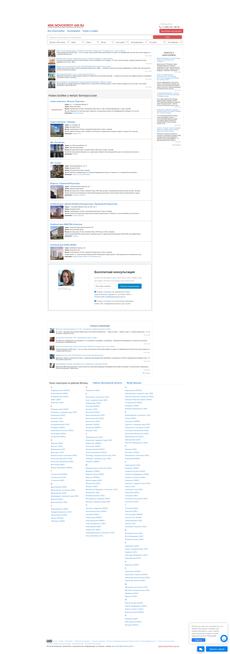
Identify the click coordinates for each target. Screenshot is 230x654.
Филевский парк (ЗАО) (134, 533)
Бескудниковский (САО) (60, 424)
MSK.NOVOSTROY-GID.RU (168, 646)
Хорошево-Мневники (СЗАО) (136, 555)
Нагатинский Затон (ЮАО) (96, 511)
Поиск (167, 37)
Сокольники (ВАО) (132, 492)
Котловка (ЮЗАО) (93, 412)
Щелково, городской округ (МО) (137, 590)
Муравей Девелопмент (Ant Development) (86, 256)
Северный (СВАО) (132, 480)
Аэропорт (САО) (57, 402)
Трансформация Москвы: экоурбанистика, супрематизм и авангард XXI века (81, 364)
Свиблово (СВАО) (132, 468)
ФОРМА (75, 154)
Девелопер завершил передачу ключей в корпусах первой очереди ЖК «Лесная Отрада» (169, 111)
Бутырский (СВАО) (58, 436)
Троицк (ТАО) (130, 523)
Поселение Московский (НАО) (137, 430)
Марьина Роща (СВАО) (95, 474)
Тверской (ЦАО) (131, 511)
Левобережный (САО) (94, 437)
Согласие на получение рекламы (165, 641)
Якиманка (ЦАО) (131, 618)
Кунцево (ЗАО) (91, 430)
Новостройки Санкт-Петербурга (93, 644)
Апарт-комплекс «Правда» (63, 121)
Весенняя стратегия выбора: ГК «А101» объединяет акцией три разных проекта (83, 329)
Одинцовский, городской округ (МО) (139, 393)
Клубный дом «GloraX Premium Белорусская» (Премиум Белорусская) (83, 203)
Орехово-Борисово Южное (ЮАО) (138, 399)
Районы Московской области (107, 382)
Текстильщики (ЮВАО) (134, 514)
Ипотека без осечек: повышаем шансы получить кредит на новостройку (85, 58)
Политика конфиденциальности (148, 641)
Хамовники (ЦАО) (132, 546)
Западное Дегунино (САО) (61, 512)
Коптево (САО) (91, 409)
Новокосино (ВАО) (93, 529)
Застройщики (73, 30)
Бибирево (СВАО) (58, 427)
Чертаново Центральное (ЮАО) (137, 577)
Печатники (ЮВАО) (132, 421)
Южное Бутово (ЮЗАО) (134, 603)
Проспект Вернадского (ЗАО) (136, 442)
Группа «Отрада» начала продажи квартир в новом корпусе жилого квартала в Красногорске (169, 129)
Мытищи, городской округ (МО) (98, 501)
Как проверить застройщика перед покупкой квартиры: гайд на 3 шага (84, 82)
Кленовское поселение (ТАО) (97, 397)
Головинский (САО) (58, 477)
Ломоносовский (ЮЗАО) (95, 449)
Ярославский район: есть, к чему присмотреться (76, 74)
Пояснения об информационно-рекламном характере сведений (123, 641)
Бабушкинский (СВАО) (60, 409)
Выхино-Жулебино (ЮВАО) (61, 467)
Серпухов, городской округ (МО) (137, 483)
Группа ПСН (76, 133)
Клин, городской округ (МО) (96, 400)
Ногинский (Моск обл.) (94, 535)
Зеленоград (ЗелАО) (59, 515)
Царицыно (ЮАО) (132, 564)
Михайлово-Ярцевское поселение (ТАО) (102, 489)
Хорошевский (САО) (133, 558)
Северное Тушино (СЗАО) (135, 477)
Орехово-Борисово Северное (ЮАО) (139, 396)
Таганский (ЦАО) (131, 508)
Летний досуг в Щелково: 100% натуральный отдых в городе (76, 338)
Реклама (61, 641)
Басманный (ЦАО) (58, 415)
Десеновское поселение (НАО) (63, 490)
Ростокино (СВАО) (132, 452)
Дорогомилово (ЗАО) (59, 502)
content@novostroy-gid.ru (124, 646)
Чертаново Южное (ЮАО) (135, 580)
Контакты (55, 641)
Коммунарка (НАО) (93, 403)
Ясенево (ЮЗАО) (131, 625)
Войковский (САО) (58, 449)
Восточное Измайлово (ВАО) (62, 461)
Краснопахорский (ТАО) (95, 415)
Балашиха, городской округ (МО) (64, 412)
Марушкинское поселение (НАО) (99, 468)
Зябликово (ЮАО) (58, 521)
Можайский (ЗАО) (93, 492)
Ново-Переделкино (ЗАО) (96, 523)
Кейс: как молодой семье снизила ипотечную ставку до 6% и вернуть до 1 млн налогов (91, 50)
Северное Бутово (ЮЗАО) (135, 471)
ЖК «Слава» (56, 162)
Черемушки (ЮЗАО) (133, 571)
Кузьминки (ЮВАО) (93, 427)
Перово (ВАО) (130, 418)
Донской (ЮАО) (57, 499)
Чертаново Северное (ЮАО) (136, 574)
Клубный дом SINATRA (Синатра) (66, 224)
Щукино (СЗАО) (131, 596)
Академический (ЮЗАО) (60, 390)
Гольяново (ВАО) (57, 480)
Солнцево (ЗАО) (131, 495)
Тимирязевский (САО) (133, 520)
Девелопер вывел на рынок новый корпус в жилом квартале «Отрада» (168, 59)
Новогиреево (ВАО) (93, 526)
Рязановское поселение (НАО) (137, 455)
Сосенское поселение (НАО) (136, 498)
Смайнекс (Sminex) (78, 195)
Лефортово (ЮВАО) (93, 443)
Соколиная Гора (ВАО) (134, 489)
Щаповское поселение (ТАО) (136, 587)
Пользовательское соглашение (82, 641)
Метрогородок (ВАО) (94, 480)
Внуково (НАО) (57, 446)
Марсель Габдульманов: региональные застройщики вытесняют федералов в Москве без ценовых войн (168, 77)
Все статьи (146, 373)
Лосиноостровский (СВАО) (96, 452)
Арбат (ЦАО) (56, 399)
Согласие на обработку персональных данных (59, 644)
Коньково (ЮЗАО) (93, 406)
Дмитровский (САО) (58, 493)
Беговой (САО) (57, 418)
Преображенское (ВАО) (134, 436)
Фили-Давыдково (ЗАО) (134, 536)
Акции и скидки (90, 30)
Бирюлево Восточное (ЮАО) (62, 430)
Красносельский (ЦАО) (95, 418)
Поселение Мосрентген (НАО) (137, 433)
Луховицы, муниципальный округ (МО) (101, 455)
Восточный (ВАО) (58, 464)
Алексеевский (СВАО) (59, 393)
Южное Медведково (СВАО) (136, 606)
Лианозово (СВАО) (93, 446)
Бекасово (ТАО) (57, 421)
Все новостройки (56, 30)
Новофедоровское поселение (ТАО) (100, 532)
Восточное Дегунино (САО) (61, 458)
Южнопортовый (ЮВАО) (134, 612)
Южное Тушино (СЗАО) (134, 609)
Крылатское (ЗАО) (93, 421)
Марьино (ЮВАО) (93, 477)
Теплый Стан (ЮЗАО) (133, 517)
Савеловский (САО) (132, 465)
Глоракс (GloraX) (78, 215)
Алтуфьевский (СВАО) (59, 396)
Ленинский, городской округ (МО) (99, 440)
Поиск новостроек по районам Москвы (68, 382)
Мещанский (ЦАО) (93, 483)
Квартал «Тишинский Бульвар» (65, 183)
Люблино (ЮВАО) (93, 461)
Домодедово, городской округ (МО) (65, 496)
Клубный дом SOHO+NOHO (63, 244)
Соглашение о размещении (98, 641)
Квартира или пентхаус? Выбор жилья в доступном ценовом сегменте (80, 355)
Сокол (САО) (130, 486)
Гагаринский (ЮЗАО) (59, 474)
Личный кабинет (69, 641)
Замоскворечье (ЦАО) (59, 509)
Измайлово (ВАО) (93, 390)
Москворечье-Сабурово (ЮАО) (98, 498)
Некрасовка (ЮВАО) (94, 517)
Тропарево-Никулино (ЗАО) (136, 526)
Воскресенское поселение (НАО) (64, 455)
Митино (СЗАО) (92, 486)
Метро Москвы (134, 382)
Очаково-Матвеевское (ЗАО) (136, 408)
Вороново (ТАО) (57, 452)
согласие (107, 291)
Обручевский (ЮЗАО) (133, 390)
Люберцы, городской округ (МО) (98, 458)
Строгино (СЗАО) (131, 501)
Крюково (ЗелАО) (92, 424)
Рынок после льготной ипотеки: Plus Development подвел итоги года (83, 66)
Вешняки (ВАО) (57, 443)
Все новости (176, 145)
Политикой (211, 636)
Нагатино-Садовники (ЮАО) (97, 508)
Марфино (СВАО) (93, 471)
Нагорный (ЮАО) (92, 514)
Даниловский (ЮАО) (59, 487)
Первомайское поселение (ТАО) (138, 415)
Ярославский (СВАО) (133, 621)
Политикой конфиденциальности (110, 296)
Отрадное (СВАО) (132, 405)
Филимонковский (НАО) (134, 539)
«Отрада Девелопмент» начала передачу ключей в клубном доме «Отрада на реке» (168, 94)
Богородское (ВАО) (58, 433)
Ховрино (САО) (131, 552)
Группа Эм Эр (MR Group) (81, 174)
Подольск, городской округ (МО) (137, 424)
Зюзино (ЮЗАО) (57, 518)
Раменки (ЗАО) (131, 449)
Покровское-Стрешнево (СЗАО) (137, 427)
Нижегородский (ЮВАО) (95, 520)
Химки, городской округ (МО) (136, 549)
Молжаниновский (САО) (95, 495)
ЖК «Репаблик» (57, 142)
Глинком (75, 236)
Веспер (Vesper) (77, 113)
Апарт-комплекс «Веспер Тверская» (67, 101)
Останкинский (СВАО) (133, 402)
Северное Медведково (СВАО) (137, 474)
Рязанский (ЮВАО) (132, 458)
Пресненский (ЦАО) (133, 439)
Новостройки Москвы (77, 644)
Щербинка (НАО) (131, 593)
